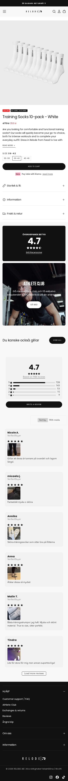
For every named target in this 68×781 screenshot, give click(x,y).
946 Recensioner (34, 252)
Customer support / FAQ (16, 699)
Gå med (34, 305)
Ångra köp (8, 721)
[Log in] (59, 11)
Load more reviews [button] (34, 673)
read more (48, 174)
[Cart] (64, 11)
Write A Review (34, 404)
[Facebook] (57, 777)
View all (57, 340)
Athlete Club (9, 704)
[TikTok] (63, 777)
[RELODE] (34, 759)
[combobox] (48, 420)
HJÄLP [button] (6, 691)
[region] (34, 382)
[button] (4, 11)
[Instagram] (51, 777)
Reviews (7, 716)
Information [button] (9, 745)
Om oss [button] (7, 733)
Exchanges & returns (14, 710)
